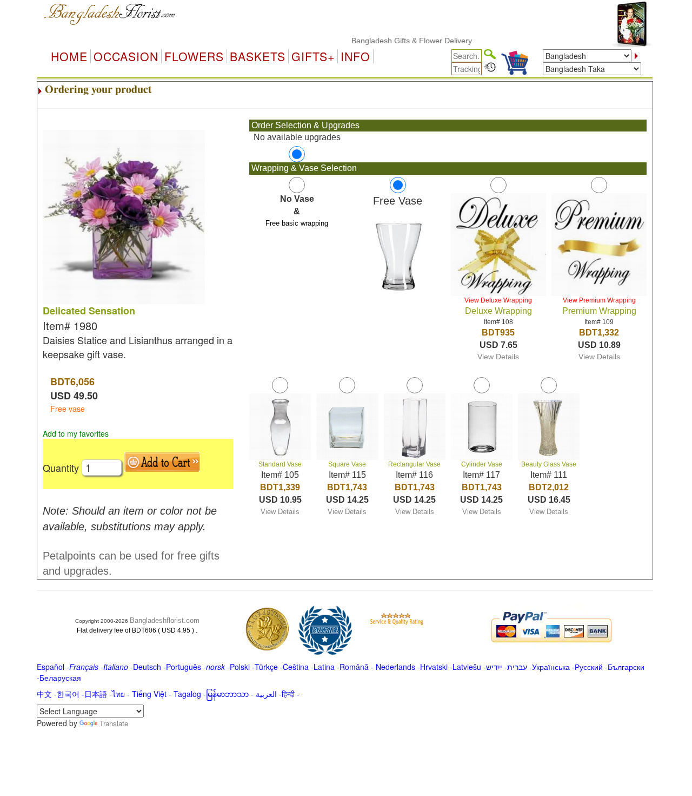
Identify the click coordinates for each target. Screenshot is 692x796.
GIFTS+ (313, 56)
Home (69, 56)
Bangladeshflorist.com (164, 620)
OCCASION (126, 56)
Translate (113, 723)
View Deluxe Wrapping (498, 300)
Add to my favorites (76, 433)
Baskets (257, 56)
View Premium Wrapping (599, 300)
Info (355, 56)
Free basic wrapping (296, 223)
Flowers (194, 56)
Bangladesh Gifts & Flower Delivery (400, 40)
